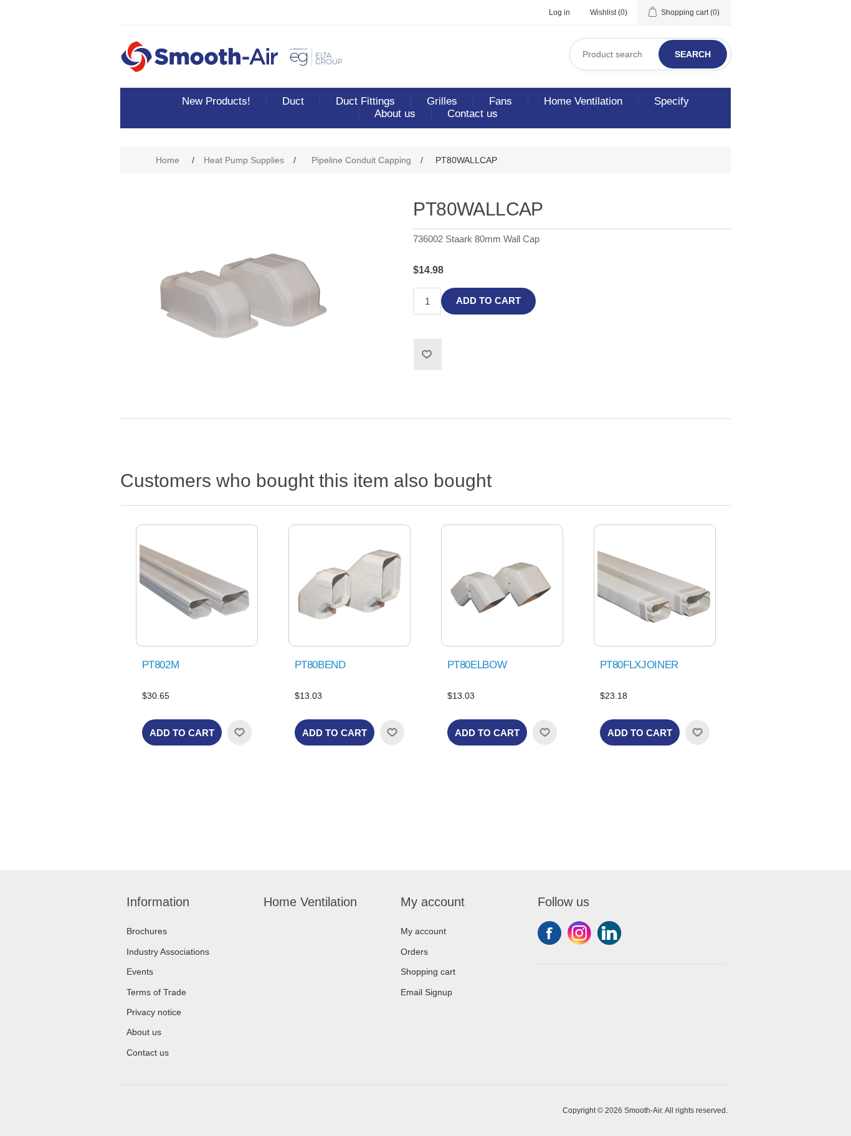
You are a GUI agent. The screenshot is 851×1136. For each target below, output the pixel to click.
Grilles (442, 101)
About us (395, 114)
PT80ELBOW (477, 665)
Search (693, 54)
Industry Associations (167, 952)
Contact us (472, 114)
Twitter (579, 933)
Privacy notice (153, 1012)
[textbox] (650, 54)
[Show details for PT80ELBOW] (502, 585)
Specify (671, 101)
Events (139, 972)
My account (423, 931)
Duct (293, 101)
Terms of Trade (156, 992)
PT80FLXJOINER (639, 665)
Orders (414, 952)
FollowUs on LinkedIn (609, 933)
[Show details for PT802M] (197, 585)
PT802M (160, 665)
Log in (559, 12)
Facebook (549, 933)
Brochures (146, 931)
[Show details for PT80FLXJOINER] (655, 585)
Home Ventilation (583, 101)
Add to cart (488, 300)
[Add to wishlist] (239, 732)
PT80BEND (320, 665)
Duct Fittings (365, 101)
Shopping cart (428, 972)
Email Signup (426, 992)
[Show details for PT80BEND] (349, 585)
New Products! (216, 101)
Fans (500, 101)
